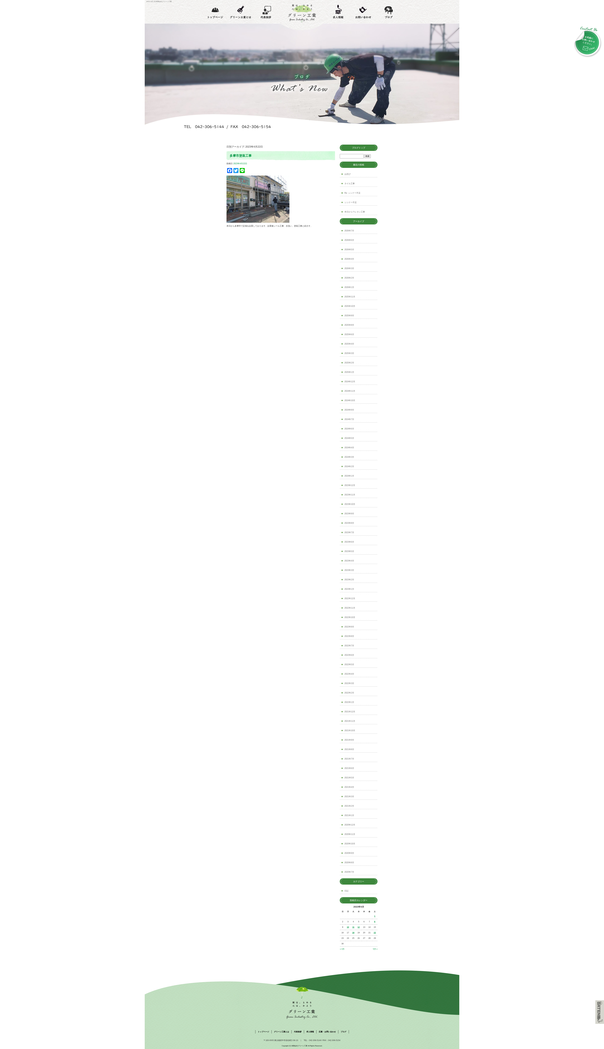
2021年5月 (349, 777)
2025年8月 (349, 325)
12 (359, 927)
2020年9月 (349, 853)
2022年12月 (349, 598)
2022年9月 (349, 627)
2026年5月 (349, 249)
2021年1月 (349, 815)
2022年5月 (349, 664)
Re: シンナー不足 (352, 193)
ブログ (388, 11)
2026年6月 (349, 240)
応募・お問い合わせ (363, 11)
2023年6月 (349, 542)
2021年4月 (349, 787)
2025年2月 (349, 363)
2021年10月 (349, 730)
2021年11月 (349, 721)
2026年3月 (349, 268)
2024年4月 (349, 447)
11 (353, 927)
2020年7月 (349, 872)
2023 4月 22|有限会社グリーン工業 (159, 1)
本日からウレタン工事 (354, 212)
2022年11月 (349, 608)
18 (353, 933)
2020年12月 (349, 825)
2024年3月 (349, 457)
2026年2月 (349, 278)
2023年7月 (349, 532)
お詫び (347, 174)
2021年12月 (349, 711)
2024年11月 (349, 391)
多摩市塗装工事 (241, 155)
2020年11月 (349, 834)
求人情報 (338, 11)
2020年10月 (349, 843)
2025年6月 (349, 334)
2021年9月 (349, 740)
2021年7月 (349, 759)
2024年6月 (349, 429)
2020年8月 (349, 862)
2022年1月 (349, 702)
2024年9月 (349, 410)
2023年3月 (349, 570)
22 (375, 933)
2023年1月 (349, 589)
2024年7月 (349, 419)
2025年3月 (349, 353)
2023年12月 (349, 485)
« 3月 (342, 949)
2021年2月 (349, 806)
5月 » (375, 949)
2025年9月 (349, 315)
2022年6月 (349, 655)
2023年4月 (349, 561)
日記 (346, 891)
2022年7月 (349, 645)
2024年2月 (349, 466)
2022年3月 (349, 683)
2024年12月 (349, 381)
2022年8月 (349, 636)
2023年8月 (349, 523)
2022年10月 (349, 617)
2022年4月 (349, 674)
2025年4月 (349, 344)
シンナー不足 (350, 202)
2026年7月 (349, 230)
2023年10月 (349, 504)
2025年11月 (349, 296)
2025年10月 (349, 306)
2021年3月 (349, 796)
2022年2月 (349, 693)
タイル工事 (349, 183)
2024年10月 (349, 400)
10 (348, 927)
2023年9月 (349, 513)
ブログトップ (358, 147)
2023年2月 (349, 579)
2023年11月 (349, 495)
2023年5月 (349, 551)
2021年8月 (349, 749)
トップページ (215, 11)
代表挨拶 (265, 11)
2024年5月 (349, 438)
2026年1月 (349, 287)
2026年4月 (349, 259)
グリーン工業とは (240, 11)
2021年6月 (349, 768)
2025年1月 (349, 372)
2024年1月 (349, 476)
